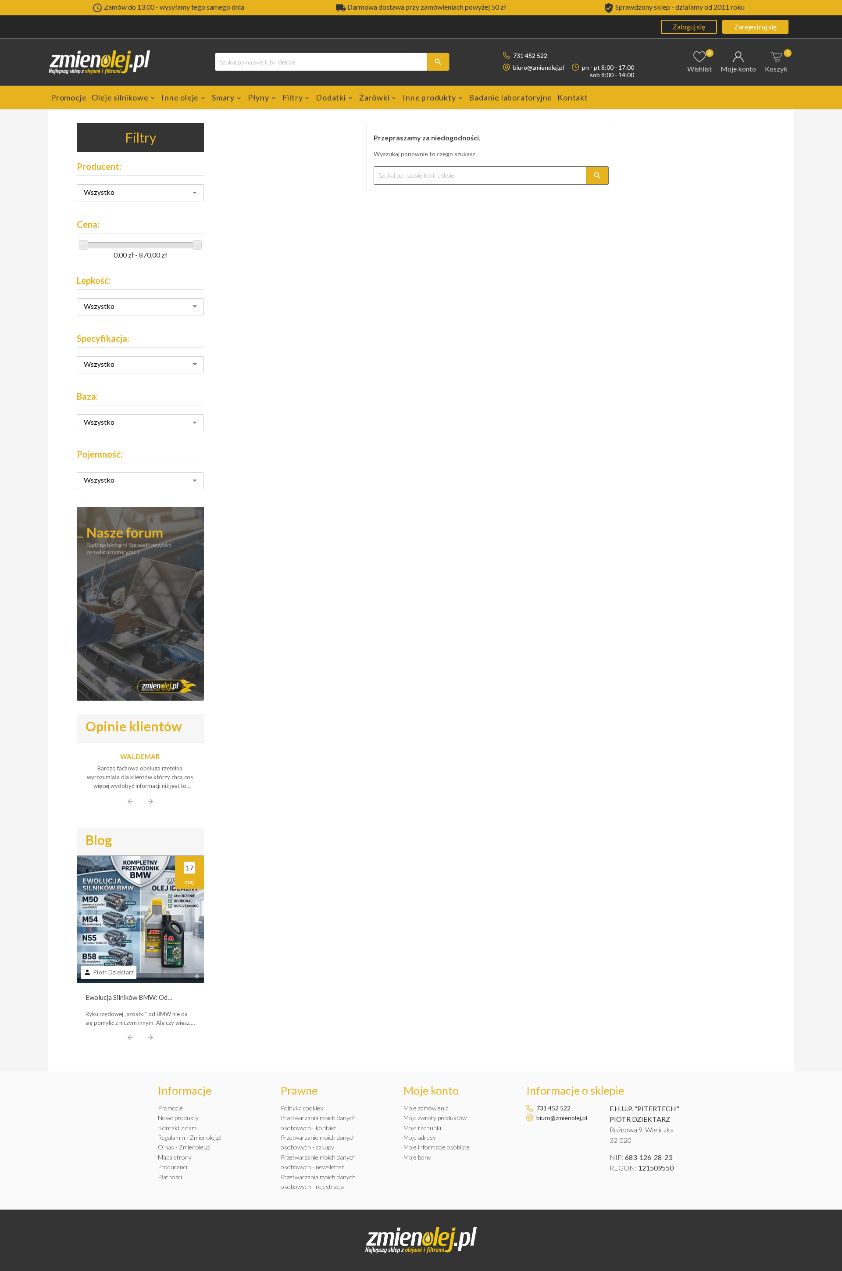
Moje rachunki (422, 1127)
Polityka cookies (302, 1108)
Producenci (172, 1167)
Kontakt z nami (178, 1127)
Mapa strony (175, 1157)
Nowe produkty (178, 1117)
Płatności (170, 1177)
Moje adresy (419, 1137)
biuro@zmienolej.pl (538, 67)
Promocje (170, 1108)
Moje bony (417, 1157)
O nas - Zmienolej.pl (184, 1147)
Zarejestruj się (755, 27)
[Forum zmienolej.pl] (140, 604)
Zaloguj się (689, 27)
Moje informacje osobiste (436, 1147)
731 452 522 (530, 55)
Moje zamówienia (426, 1108)
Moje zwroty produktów (435, 1117)
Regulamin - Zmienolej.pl (189, 1137)
